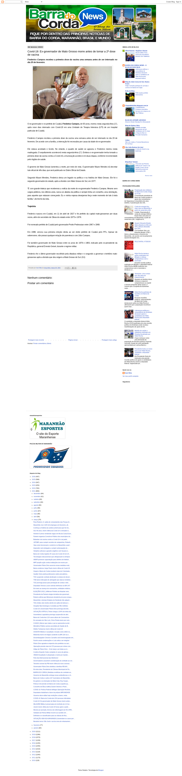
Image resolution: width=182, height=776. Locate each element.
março (36, 519)
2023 (34, 485)
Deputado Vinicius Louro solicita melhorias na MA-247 (51, 586)
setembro (37, 502)
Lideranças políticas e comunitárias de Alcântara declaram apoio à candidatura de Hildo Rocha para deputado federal (143, 315)
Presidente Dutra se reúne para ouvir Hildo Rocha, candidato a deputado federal (143, 351)
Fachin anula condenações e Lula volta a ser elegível (51, 640)
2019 (34, 734)
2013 (34, 752)
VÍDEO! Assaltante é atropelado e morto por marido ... (51, 655)
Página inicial (73, 340)
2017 (34, 740)
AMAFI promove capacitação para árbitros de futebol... (51, 559)
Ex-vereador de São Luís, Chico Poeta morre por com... (51, 620)
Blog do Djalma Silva (132, 125)
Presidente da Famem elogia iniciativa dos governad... (51, 594)
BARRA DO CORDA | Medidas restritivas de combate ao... (52, 672)
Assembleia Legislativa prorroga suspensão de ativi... (51, 614)
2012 (34, 754)
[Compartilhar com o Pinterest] (75, 268)
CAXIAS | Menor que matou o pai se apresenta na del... (51, 623)
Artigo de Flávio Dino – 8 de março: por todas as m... (50, 649)
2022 (34, 488)
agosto (36, 505)
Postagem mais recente (36, 340)
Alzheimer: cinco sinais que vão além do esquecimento (142, 275)
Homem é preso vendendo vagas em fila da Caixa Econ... (52, 534)
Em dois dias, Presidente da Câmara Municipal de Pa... (51, 669)
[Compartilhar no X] (70, 268)
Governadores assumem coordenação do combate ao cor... (53, 661)
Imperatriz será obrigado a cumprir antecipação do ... (51, 548)
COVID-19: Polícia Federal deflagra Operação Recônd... (52, 690)
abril (35, 516)
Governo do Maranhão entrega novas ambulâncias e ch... (52, 675)
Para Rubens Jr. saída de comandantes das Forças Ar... (51, 522)
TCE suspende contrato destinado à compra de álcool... (52, 577)
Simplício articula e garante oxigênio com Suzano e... (51, 551)
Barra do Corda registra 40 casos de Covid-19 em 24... (51, 554)
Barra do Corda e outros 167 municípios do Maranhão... (52, 678)
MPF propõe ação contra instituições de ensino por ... (51, 562)
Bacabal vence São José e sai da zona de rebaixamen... (52, 721)
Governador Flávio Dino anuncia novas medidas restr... (51, 565)
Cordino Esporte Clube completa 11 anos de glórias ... (51, 652)
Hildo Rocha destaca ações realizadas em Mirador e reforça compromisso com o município (142, 257)
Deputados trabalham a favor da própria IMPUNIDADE (51, 692)
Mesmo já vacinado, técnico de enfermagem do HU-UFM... (53, 710)
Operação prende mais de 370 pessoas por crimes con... (52, 646)
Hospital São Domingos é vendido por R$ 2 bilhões (50, 606)
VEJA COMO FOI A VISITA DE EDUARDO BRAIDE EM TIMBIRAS (142, 54)
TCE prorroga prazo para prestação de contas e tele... (51, 583)
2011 (34, 757)
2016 (34, 743)
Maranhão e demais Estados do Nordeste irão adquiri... (52, 600)
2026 (34, 476)
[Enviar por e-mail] (66, 268)
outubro (36, 499)
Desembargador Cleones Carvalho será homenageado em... (53, 638)
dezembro (37, 493)
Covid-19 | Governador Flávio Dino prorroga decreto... (51, 609)
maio (35, 514)
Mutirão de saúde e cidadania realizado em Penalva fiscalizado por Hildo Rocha (142, 333)
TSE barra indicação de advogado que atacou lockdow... (52, 580)
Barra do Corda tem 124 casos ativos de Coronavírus (51, 617)
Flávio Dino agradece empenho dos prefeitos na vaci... (51, 643)
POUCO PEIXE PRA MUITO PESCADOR (137, 122)
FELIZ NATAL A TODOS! (143, 241)
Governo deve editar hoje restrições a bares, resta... (50, 695)
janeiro (36, 728)
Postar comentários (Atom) (42, 343)
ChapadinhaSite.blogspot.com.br (136, 105)
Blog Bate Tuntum (131, 162)
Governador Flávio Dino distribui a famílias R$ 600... (50, 666)
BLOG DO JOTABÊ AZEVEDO (135, 120)
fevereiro (37, 725)
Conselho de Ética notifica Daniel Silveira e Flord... (50, 687)
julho (35, 508)
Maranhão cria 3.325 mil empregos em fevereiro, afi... (51, 525)
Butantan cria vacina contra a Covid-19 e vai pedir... (50, 539)
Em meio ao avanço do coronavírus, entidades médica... (52, 588)
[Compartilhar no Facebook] (73, 268)
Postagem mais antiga (109, 340)
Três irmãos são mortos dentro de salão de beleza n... (51, 603)
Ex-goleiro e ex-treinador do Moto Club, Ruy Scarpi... (51, 681)
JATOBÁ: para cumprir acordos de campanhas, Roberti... (52, 542)
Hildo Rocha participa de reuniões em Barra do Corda (143, 294)
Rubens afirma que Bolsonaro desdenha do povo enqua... (52, 597)
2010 (34, 760)
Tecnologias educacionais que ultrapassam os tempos (51, 557)
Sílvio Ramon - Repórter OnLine (136, 51)
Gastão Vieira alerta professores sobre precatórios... (50, 574)
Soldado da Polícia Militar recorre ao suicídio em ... (50, 713)
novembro (37, 496)
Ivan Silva (128, 373)
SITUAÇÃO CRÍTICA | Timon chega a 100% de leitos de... (52, 611)
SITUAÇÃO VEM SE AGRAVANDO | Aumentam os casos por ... (54, 718)
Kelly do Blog (129, 91)
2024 (34, 482)
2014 (34, 749)
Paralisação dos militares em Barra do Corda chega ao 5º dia (143, 192)
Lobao (127, 140)
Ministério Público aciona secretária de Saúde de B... (51, 626)
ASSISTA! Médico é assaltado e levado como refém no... (52, 632)
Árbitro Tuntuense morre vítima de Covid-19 (48, 629)
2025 (34, 479)
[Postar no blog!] (68, 268)
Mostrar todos (148, 175)
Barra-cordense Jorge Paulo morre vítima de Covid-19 (51, 568)
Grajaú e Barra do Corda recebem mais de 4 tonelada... (52, 571)
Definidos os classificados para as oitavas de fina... (50, 715)
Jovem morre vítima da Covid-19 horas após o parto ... (51, 707)
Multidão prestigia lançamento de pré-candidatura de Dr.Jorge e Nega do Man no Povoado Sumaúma (142, 131)
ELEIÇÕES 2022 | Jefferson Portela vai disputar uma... (51, 591)
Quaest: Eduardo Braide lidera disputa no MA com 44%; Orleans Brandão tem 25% (143, 225)
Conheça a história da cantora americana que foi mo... (51, 528)
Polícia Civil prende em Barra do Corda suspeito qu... (51, 684)
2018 (34, 737)
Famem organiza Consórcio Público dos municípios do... (52, 536)
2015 (34, 746)
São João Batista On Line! (134, 147)
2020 (34, 731)
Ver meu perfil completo (130, 376)
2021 (34, 491)
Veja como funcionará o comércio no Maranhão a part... (52, 545)
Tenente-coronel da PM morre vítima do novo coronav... (51, 663)
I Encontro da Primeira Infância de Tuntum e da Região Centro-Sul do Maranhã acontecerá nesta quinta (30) (142, 167)
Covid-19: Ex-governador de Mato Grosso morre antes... (52, 701)
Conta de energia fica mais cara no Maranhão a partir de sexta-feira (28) (143, 208)
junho (36, 511)
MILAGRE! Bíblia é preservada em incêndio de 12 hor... (51, 704)
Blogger (101, 770)
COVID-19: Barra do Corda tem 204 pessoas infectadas (52, 698)
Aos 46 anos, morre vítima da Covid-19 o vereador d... (51, 531)
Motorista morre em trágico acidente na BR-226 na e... (51, 635)
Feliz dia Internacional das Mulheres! (45, 658)
